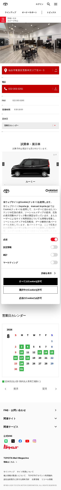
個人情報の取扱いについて (15, 475)
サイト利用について (25, 472)
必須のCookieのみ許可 (30, 298)
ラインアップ (10, 12)
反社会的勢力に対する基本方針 (16, 479)
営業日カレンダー (11, 125)
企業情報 (35, 479)
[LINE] (6, 441)
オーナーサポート (29, 12)
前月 (16, 388)
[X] (13, 441)
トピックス (51, 12)
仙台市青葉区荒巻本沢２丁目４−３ (26, 70)
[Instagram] (34, 441)
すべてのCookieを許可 (30, 281)
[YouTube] (27, 441)
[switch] (54, 247)
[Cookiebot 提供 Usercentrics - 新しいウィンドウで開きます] (45, 191)
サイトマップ (9, 472)
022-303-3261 (15, 89)
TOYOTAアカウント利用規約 (40, 475)
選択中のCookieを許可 (30, 290)
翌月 (44, 388)
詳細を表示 (46, 273)
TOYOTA (5, 4)
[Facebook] (20, 441)
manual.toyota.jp (40, 206)
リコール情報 (47, 479)
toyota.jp (24, 206)
